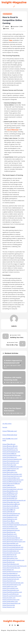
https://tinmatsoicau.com (10, 461)
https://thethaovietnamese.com (13, 583)
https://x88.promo (8, 485)
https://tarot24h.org (9, 581)
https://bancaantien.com (10, 463)
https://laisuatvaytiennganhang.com (14, 566)
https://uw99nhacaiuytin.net (11, 481)
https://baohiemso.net (9, 536)
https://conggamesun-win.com (12, 489)
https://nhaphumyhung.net (11, 571)
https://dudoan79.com (9, 495)
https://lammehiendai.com (11, 568)
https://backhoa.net (9, 532)
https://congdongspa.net (10, 551)
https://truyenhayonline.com (11, 596)
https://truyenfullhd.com (10, 594)
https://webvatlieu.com (10, 601)
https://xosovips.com (9, 487)
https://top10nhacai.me (10, 450)
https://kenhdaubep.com (10, 564)
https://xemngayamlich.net (11, 603)
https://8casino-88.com (10, 446)
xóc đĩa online (6, 423)
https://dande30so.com (10, 491)
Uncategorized (7, 14)
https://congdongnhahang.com (12, 549)
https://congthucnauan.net (11, 553)
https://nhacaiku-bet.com (10, 502)
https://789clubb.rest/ (9, 431)
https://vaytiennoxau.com (10, 599)
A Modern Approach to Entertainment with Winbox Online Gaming (13, 363)
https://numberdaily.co (10, 573)
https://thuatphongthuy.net (11, 584)
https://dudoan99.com (9, 498)
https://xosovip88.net (9, 453)
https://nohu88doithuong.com (12, 466)
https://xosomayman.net (10, 468)
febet (4, 440)
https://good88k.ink (8, 509)
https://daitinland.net (9, 554)
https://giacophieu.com (10, 558)
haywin (4, 427)
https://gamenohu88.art (10, 506)
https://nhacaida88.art (9, 496)
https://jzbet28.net (8, 511)
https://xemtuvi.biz (8, 605)
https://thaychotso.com (10, 528)
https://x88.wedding (9, 470)
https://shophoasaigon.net (11, 575)
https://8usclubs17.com (10, 448)
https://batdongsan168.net (11, 538)
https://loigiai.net (8, 569)
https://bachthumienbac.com (12, 474)
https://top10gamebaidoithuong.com (14, 524)
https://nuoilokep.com (9, 526)
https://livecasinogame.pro (11, 513)
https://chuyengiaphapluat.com (12, 547)
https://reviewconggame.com (12, 459)
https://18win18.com (8, 444)
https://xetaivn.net (8, 607)
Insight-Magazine (14, 2)
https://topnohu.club (9, 465)
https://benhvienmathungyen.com (13, 541)
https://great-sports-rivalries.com (13, 560)
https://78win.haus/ (13, 130)
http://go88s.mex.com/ (9, 438)
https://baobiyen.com (9, 534)
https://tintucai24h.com (10, 588)
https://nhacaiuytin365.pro (11, 483)
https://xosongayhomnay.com (12, 476)
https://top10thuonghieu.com (12, 592)
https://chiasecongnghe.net (11, 545)
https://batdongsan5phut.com (12, 539)
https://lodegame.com (9, 519)
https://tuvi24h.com (9, 597)
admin (7, 26)
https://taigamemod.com (10, 579)
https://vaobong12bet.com (11, 478)
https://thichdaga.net (9, 457)
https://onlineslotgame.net (11, 451)
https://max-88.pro (8, 521)
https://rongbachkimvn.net (11, 455)
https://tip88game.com (10, 493)
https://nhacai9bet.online (10, 523)
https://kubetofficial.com (10, 515)
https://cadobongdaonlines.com (12, 480)
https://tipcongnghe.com (10, 590)
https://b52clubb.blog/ (9, 435)
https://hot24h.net (8, 562)
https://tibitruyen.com (9, 586)
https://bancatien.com (9, 472)
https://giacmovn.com (9, 556)
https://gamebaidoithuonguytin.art (14, 500)
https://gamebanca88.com (11, 504)
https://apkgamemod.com (11, 530)
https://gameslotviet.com (10, 508)
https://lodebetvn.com (9, 517)
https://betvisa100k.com (10, 543)
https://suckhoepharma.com (11, 577)
